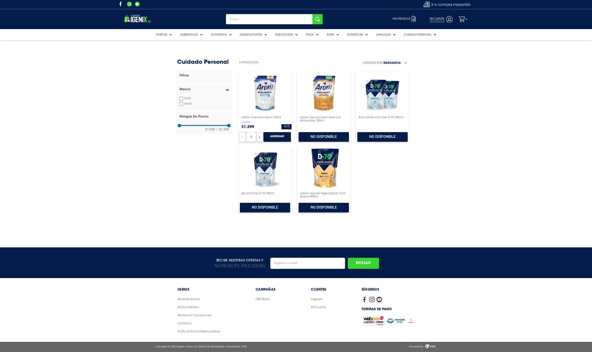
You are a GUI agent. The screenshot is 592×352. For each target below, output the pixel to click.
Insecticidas (284, 34)
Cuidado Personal (418, 34)
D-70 (188, 98)
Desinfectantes (251, 34)
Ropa (330, 34)
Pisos (310, 34)
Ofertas (161, 34)
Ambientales (189, 34)
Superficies (355, 34)
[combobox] (274, 19)
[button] (204, 90)
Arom (188, 104)
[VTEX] (430, 347)
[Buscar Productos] (317, 19)
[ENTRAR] (440, 19)
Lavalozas (383, 34)
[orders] (414, 19)
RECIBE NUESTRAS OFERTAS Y (239, 260)
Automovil (219, 34)
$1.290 (210, 129)
